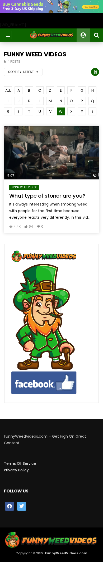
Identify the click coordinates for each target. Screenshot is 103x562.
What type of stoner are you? (47, 195)
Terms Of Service (20, 463)
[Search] (96, 35)
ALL (8, 90)
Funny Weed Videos (24, 187)
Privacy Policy (16, 470)
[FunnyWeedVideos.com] (52, 35)
